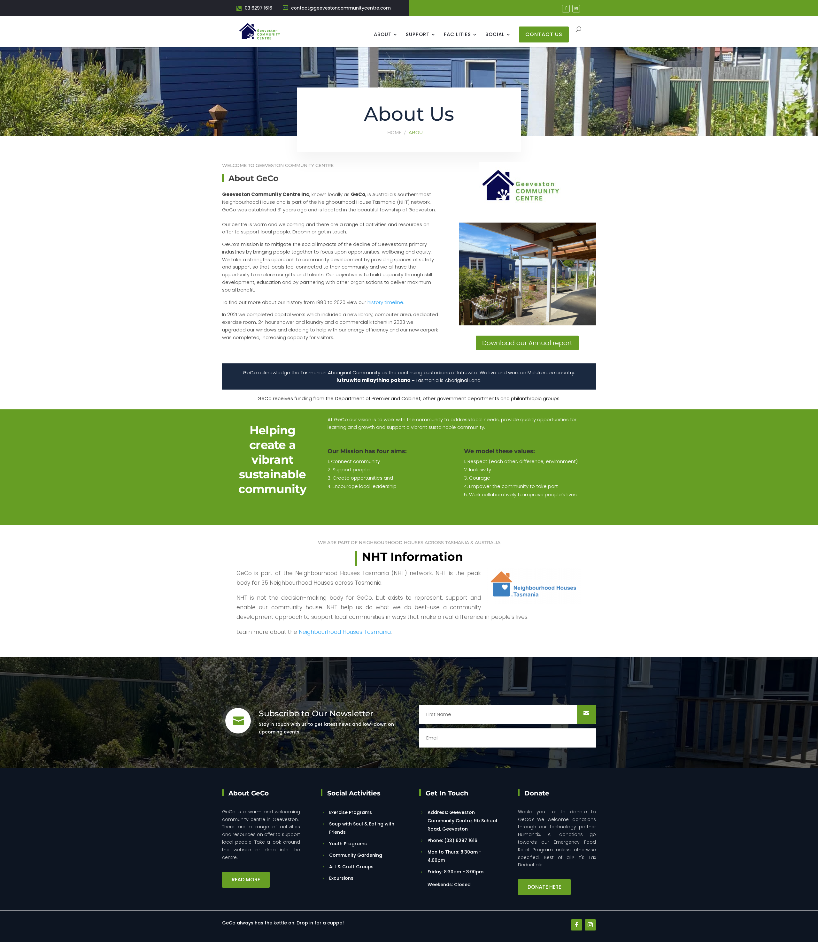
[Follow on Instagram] (590, 925)
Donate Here (544, 887)
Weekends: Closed (450, 884)
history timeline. (385, 302)
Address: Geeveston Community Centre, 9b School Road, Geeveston (462, 820)
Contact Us (543, 34)
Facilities (457, 35)
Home (394, 132)
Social (495, 35)
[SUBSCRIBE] (586, 714)
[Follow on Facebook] (576, 925)
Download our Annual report (527, 342)
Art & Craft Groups (351, 866)
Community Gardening (355, 855)
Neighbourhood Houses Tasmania (345, 632)
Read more (246, 879)
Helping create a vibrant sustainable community (272, 459)
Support (417, 35)
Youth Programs (348, 843)
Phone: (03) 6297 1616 (452, 840)
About (382, 35)
